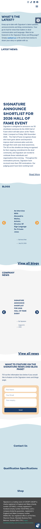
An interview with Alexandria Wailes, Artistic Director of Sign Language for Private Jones (20, 221)
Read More (34, 174)
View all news (28, 353)
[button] (37, 6)
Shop (20, 490)
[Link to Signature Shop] (20, 480)
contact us (11, 37)
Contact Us (20, 445)
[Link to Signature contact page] (20, 435)
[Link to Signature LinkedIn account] (34, 2)
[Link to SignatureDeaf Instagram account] (28, 2)
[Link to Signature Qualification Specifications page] (20, 458)
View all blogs (28, 263)
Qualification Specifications (20, 468)
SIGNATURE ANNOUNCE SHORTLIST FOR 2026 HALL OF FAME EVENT (18, 113)
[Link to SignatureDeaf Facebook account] (37, 2)
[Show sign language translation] (38, 525)
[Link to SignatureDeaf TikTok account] (31, 2)
